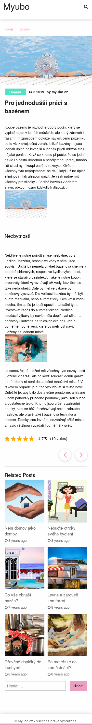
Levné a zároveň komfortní (63, 598)
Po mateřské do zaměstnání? (62, 664)
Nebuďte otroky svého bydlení (62, 531)
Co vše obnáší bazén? (18, 598)
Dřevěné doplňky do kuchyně (23, 664)
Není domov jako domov (20, 531)
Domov (15, 92)
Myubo (16, 6)
